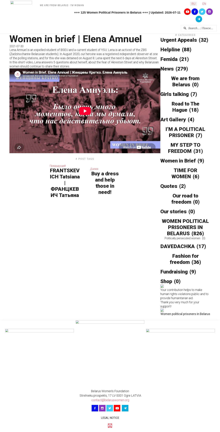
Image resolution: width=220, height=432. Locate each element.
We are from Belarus (54, 5)
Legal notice (110, 417)
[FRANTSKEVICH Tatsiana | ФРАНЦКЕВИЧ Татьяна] (28, 181)
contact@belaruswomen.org (110, 400)
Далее (94, 169)
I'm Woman (77, 5)
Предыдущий (58, 165)
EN (204, 3)
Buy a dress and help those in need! (105, 183)
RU (193, 3)
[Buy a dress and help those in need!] (142, 181)
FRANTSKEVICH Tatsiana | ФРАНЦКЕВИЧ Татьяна (65, 182)
